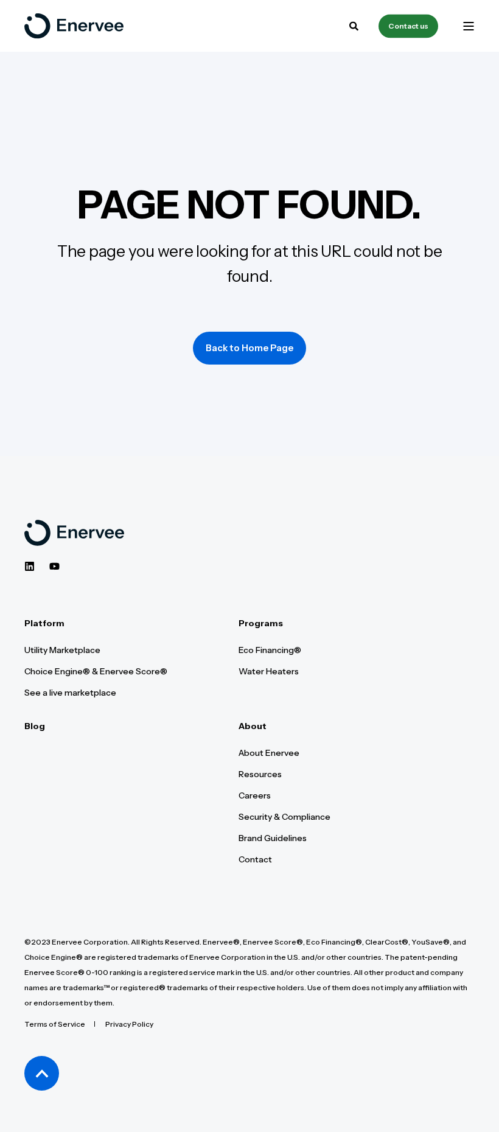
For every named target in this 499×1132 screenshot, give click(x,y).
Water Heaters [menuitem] (269, 671)
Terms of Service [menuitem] (54, 1024)
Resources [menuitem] (260, 774)
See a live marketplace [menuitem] (70, 692)
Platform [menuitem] (44, 624)
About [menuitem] (253, 727)
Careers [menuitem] (255, 795)
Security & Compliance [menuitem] (284, 816)
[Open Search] (354, 24)
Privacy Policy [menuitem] (129, 1024)
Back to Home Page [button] (249, 348)
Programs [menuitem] (261, 624)
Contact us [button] (408, 25)
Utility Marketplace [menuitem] (62, 650)
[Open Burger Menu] (468, 26)
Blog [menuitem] (34, 727)
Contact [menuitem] (255, 859)
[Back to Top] (41, 1073)
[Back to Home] (74, 26)
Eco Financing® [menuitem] (270, 650)
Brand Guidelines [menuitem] (273, 838)
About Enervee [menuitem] (269, 752)
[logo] (74, 533)
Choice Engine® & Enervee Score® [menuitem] (95, 671)
